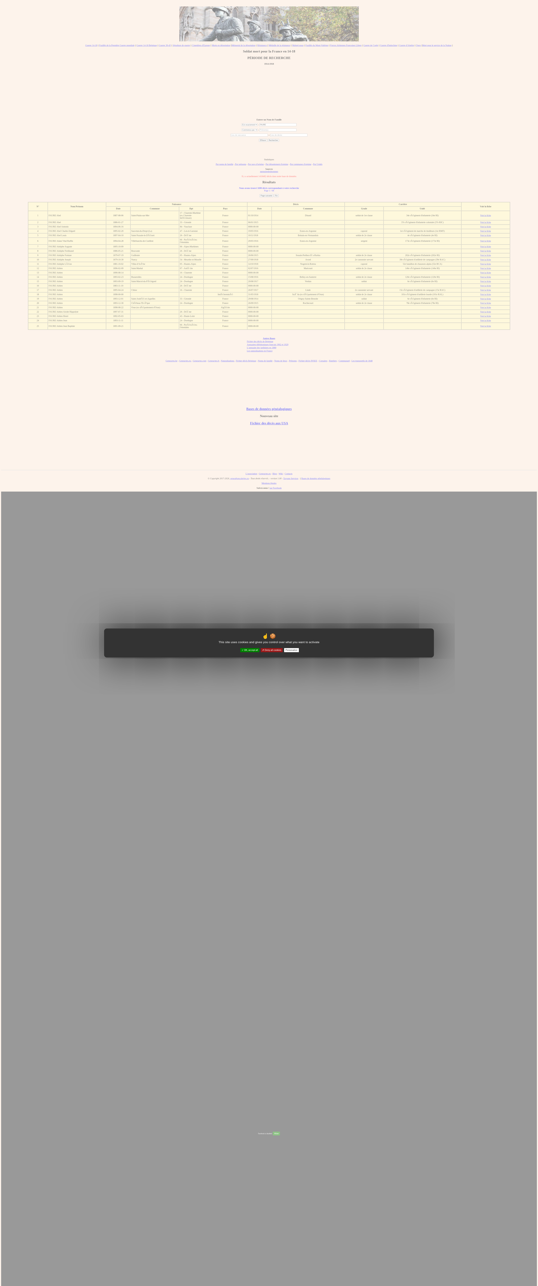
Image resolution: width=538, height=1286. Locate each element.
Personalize (291, 650)
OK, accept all (251, 650)
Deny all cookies (272, 650)
